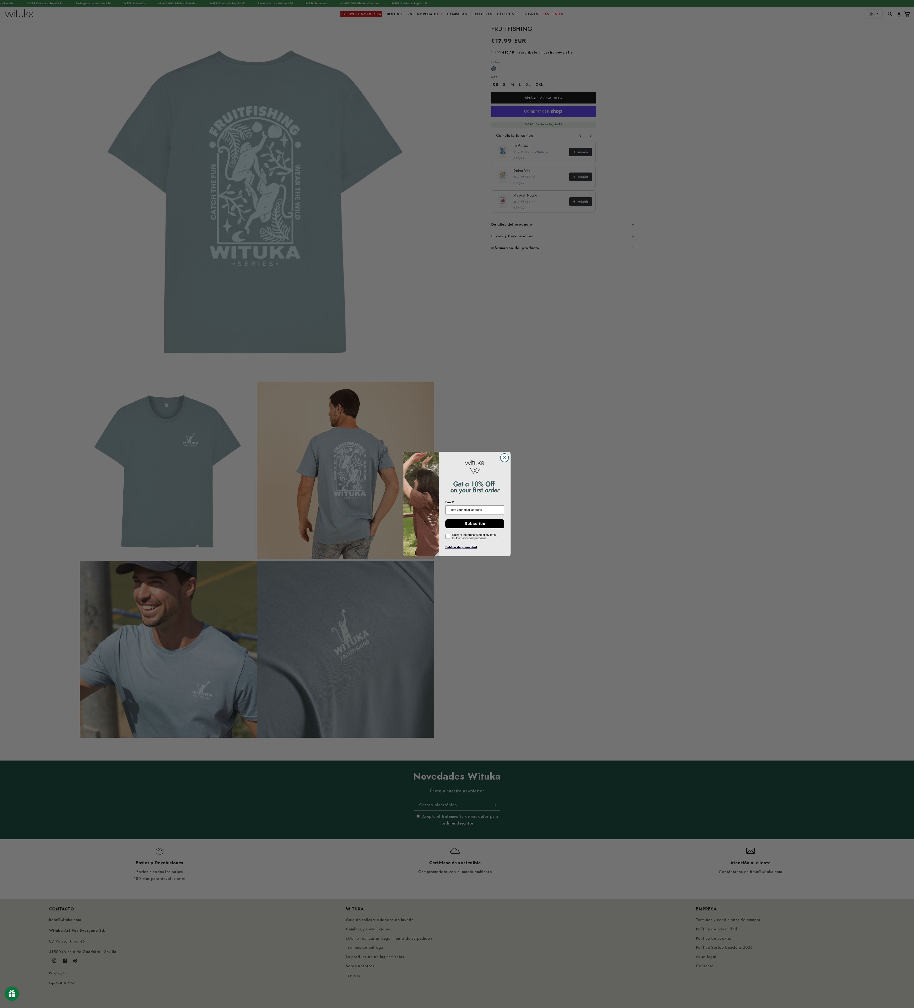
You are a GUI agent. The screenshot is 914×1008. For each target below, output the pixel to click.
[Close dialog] (504, 458)
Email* (449, 502)
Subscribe (475, 524)
